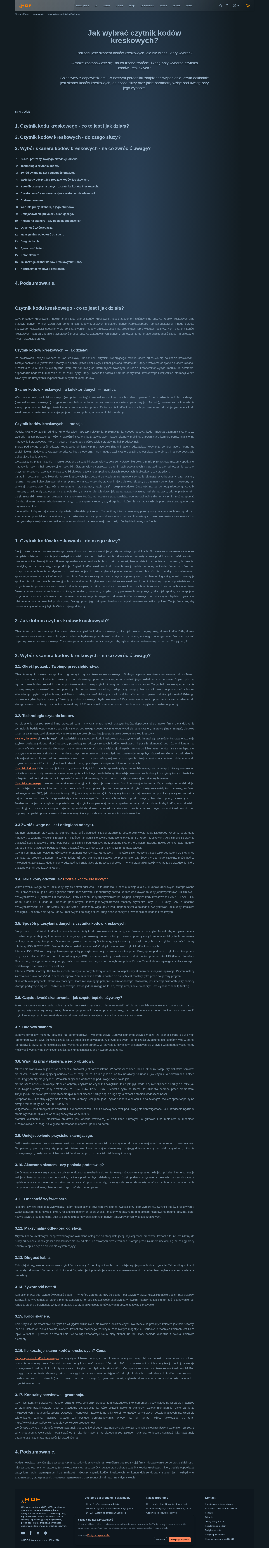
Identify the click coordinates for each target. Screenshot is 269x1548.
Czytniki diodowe (25, 768)
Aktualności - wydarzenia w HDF (221, 1508)
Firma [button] (189, 5)
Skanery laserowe (26, 738)
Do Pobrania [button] (147, 5)
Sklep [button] (132, 5)
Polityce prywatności (98, 1535)
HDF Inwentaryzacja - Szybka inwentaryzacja (168, 1508)
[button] (236, 5)
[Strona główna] (25, 5)
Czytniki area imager (28, 783)
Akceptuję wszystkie (180, 1540)
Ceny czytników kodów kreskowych (37, 1358)
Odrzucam (160, 1540)
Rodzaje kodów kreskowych (86, 879)
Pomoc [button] (163, 5)
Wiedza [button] (176, 5)
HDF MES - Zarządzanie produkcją (102, 1504)
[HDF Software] (30, 1500)
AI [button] (96, 5)
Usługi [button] (119, 5)
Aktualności (38, 14)
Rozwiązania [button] (82, 5)
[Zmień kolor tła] (248, 5)
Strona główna (22, 14)
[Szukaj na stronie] (221, 5)
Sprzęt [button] (106, 5)
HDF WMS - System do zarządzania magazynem (109, 1508)
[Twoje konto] (227, 5)
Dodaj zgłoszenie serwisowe (219, 1504)
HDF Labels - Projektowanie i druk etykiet (166, 1504)
